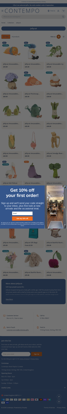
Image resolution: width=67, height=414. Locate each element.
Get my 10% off (22, 218)
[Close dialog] (65, 187)
